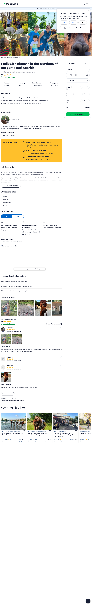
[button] (88, 601)
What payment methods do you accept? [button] (14, 291)
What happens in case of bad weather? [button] (14, 282)
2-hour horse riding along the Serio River (12, 434)
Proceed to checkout (77, 114)
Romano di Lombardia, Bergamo (19, 72)
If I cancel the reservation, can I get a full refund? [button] (17, 286)
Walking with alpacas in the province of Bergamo (37, 434)
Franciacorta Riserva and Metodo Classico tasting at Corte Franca (63, 434)
